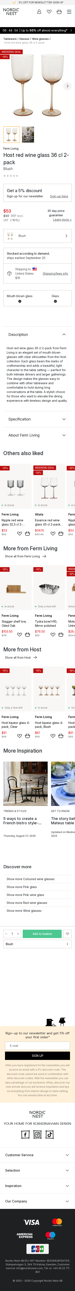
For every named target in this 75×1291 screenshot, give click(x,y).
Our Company (16, 1201)
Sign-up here (59, 196)
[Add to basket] (27, 533)
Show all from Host (18, 657)
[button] (10, 176)
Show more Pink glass (22, 887)
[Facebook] (25, 1134)
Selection (12, 1170)
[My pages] (39, 12)
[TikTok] (50, 1134)
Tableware (10, 38)
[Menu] (69, 12)
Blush (9, 944)
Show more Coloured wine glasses (31, 879)
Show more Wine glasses (24, 910)
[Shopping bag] (59, 12)
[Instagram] (37, 1134)
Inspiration (13, 1186)
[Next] (67, 86)
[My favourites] (49, 12)
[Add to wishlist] (19, 533)
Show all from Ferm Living (22, 556)
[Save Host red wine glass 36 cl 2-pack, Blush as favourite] (67, 934)
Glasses (24, 38)
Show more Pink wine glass (25, 895)
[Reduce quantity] (6, 934)
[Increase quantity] (18, 934)
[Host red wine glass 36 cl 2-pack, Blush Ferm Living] (37, 85)
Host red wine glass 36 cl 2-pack (24, 42)
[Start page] (11, 11)
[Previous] (7, 86)
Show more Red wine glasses (27, 902)
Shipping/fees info (55, 273)
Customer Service (19, 1155)
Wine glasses (40, 38)
